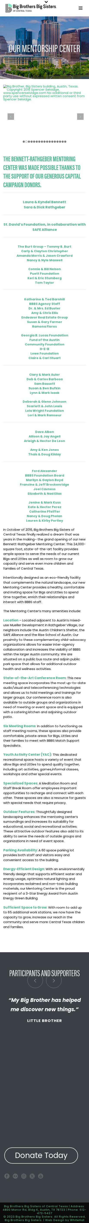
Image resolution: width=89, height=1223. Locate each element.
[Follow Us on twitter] (32, 1176)
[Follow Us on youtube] (40, 1176)
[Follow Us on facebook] (7, 1176)
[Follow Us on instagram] (23, 1176)
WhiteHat (77, 1220)
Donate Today (41, 1155)
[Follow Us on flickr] (15, 1176)
